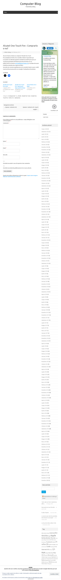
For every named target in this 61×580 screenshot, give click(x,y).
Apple (53, 535)
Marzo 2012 (44, 457)
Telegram (49, 563)
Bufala (44, 538)
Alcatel (19, 95)
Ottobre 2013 (45, 426)
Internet (44, 549)
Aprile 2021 (44, 229)
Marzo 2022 (44, 201)
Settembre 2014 (45, 397)
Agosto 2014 (44, 400)
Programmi (56, 558)
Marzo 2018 (44, 304)
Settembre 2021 (45, 216)
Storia (50, 562)
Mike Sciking (8, 52)
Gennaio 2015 (45, 387)
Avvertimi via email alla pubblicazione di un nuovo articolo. (17, 168)
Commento (6, 123)
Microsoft (50, 555)
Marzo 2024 (44, 139)
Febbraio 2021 (45, 234)
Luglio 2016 (44, 346)
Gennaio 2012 (45, 459)
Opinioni (53, 557)
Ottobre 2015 (45, 364)
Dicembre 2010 (45, 477)
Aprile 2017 (44, 327)
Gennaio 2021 (45, 237)
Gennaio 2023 (45, 175)
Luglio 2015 (44, 371)
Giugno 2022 (44, 193)
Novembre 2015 (45, 361)
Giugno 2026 (44, 129)
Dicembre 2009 (45, 480)
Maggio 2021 (44, 227)
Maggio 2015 (44, 377)
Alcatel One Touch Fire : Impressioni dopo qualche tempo (20, 86)
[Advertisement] (30, 27)
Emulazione (44, 542)
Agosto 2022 (44, 188)
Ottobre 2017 (45, 317)
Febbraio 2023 (45, 172)
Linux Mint (48, 553)
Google (53, 544)
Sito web (5, 154)
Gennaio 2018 (45, 309)
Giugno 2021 (44, 224)
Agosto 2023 (44, 157)
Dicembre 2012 (45, 446)
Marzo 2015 (44, 382)
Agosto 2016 (44, 343)
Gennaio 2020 (45, 253)
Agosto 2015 (44, 369)
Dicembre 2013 (45, 420)
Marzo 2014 (44, 413)
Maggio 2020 (44, 245)
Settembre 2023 (45, 154)
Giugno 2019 (44, 268)
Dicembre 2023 (45, 147)
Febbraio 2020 (45, 250)
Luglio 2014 (44, 402)
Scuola (51, 560)
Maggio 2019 (44, 271)
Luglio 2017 (44, 322)
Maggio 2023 (44, 165)
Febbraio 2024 (45, 141)
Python (43, 560)
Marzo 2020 (44, 247)
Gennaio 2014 (45, 418)
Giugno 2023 (44, 162)
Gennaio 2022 (45, 206)
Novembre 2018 (45, 286)
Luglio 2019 (44, 266)
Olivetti (43, 557)
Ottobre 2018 (45, 289)
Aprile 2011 (44, 470)
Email (4, 148)
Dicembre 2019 (45, 255)
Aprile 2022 (44, 198)
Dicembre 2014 (45, 390)
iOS (48, 549)
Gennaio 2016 (45, 356)
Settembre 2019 (45, 263)
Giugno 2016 (44, 348)
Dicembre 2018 (45, 284)
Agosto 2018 (44, 294)
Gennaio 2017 (45, 333)
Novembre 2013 (45, 423)
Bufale (48, 538)
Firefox (53, 542)
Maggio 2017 (44, 325)
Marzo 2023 (44, 170)
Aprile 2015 (44, 379)
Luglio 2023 (44, 160)
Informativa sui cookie (37, 577)
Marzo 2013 (44, 441)
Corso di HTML (49, 539)
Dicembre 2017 (45, 312)
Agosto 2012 (44, 454)
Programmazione (50, 558)
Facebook (49, 542)
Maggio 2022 (44, 196)
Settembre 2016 (45, 340)
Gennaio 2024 (45, 144)
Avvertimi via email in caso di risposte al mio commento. (16, 163)
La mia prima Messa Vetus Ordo (49, 523)
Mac (52, 553)
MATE (46, 555)
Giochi (50, 544)
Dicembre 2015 (45, 359)
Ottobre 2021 (45, 214)
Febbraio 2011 (45, 475)
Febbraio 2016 (45, 353)
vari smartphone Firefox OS (21, 63)
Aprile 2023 (44, 167)
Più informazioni (34, 570)
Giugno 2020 (44, 242)
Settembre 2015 (45, 366)
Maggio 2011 (44, 467)
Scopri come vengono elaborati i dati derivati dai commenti (20, 176)
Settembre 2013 (45, 428)
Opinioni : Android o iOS (10, 107)
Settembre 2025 (45, 131)
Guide (48, 546)
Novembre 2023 (45, 149)
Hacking (52, 546)
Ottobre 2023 (45, 152)
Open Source (48, 557)
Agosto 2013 (44, 431)
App (49, 536)
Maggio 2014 (44, 408)
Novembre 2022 (45, 180)
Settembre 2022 (45, 185)
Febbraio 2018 (45, 307)
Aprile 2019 (44, 273)
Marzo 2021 (44, 232)
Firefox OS (11, 97)
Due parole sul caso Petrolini (48, 507)
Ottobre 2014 (45, 395)
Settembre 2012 (45, 452)
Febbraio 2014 (45, 415)
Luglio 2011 (44, 464)
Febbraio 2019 (45, 278)
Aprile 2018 (44, 302)
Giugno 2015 (44, 374)
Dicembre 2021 (45, 209)
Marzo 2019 (44, 276)
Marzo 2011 (44, 472)
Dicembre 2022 (45, 178)
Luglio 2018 (44, 297)
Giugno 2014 (44, 405)
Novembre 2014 (45, 392)
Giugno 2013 (44, 436)
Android (52, 533)
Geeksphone (17, 97)
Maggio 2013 (44, 439)
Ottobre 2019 (45, 260)
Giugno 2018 (44, 299)
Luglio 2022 (44, 191)
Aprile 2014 (44, 410)
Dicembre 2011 (45, 462)
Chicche (52, 538)
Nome (5, 141)
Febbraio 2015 (45, 384)
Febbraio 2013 (45, 444)
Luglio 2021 (44, 222)
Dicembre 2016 (45, 335)
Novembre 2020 (45, 240)
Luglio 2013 (44, 433)
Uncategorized (11, 95)
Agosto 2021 (44, 219)
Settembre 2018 (45, 291)
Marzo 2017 (44, 330)
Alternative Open (45, 533)
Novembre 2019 (45, 258)
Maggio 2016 (44, 351)
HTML (55, 546)
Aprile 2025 (44, 136)
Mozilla (55, 555)
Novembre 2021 (45, 211)
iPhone (50, 549)
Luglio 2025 (44, 134)
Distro (54, 539)
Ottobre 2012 (45, 449)
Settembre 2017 (45, 320)
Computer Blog (30, 3)
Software (46, 562)
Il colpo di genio (45, 512)
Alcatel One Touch (26, 95)
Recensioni (47, 560)
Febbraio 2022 (45, 204)
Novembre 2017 (45, 315)
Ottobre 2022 (45, 183)
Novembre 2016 (45, 338)
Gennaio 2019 (45, 281)
